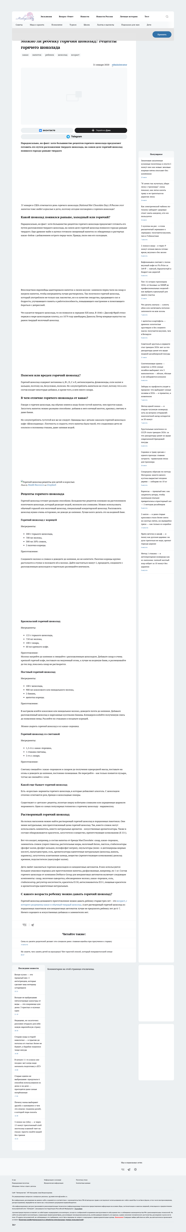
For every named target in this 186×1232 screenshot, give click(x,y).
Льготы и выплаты (105, 25)
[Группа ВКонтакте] (47, 130)
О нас (14, 1180)
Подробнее (78, 1209)
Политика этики (81, 1180)
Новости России (104, 16)
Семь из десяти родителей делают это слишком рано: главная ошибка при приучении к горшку (66, 943)
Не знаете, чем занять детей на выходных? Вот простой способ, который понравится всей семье (66, 953)
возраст (75, 54)
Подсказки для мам (130, 25)
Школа (87, 25)
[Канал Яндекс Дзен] (101, 130)
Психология (56, 25)
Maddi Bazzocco (36, 484)
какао (25, 54)
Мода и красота (37, 25)
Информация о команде (52, 1180)
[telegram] (33, 925)
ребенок (49, 54)
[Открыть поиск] (167, 16)
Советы (19, 25)
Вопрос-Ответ (66, 16)
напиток (36, 54)
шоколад (62, 54)
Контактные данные (83, 1183)
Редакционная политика (20, 1183)
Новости (84, 16)
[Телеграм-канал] (74, 136)
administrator (119, 64)
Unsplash (51, 484)
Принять (162, 34)
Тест (147, 16)
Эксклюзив (46, 16)
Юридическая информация (53, 1183)
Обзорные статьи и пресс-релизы (24, 1186)
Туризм (73, 25)
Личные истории (129, 16)
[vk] (25, 925)
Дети (149, 25)
